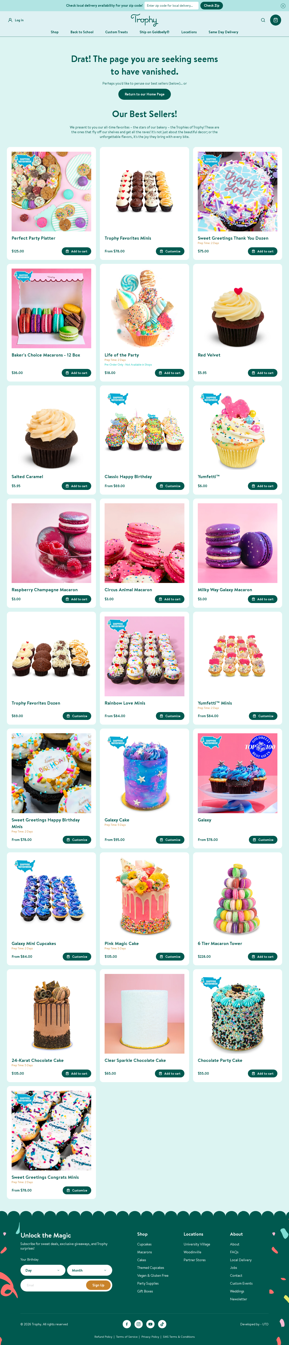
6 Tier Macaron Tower (220, 943)
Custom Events (241, 1283)
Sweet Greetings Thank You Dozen (233, 238)
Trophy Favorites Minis (128, 238)
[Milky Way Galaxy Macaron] (237, 543)
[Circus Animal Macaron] (144, 543)
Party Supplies (148, 1283)
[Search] (263, 20)
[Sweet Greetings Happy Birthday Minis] (51, 773)
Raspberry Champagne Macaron (45, 589)
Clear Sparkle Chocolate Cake (135, 1060)
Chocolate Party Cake (220, 1060)
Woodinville (192, 1252)
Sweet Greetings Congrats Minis (45, 1177)
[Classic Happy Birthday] (144, 430)
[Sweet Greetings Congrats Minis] (51, 1130)
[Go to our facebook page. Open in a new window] (126, 1324)
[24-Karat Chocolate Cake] (51, 1014)
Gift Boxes (145, 1291)
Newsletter (238, 1299)
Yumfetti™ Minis (215, 702)
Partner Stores (195, 1259)
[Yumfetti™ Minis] (237, 656)
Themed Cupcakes (150, 1267)
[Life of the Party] (144, 308)
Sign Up (98, 1285)
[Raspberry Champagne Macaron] (51, 543)
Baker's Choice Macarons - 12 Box (46, 354)
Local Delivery (241, 1259)
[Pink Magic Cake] (144, 897)
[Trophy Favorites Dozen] (51, 656)
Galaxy (204, 819)
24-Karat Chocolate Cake (38, 1060)
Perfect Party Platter (33, 238)
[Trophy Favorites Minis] (144, 191)
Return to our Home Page (145, 94)
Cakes (141, 1259)
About (234, 1244)
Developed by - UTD (254, 1324)
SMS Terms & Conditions (179, 1337)
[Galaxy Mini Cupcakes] (51, 897)
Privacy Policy (150, 1337)
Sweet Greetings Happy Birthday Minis (46, 823)
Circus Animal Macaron (128, 589)
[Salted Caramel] (51, 430)
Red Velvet (209, 354)
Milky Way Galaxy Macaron (225, 589)
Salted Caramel (27, 476)
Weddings (237, 1291)
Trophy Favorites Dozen (36, 702)
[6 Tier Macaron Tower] (237, 897)
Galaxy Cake (117, 819)
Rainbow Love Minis (125, 702)
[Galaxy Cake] (144, 773)
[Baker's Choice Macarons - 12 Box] (51, 308)
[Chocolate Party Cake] (237, 1014)
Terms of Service (127, 1337)
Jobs (233, 1267)
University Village (197, 1244)
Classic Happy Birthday (128, 476)
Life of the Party (122, 354)
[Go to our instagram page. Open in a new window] (138, 1324)
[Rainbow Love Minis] (144, 656)
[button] (282, 6)
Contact (236, 1275)
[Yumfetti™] (237, 430)
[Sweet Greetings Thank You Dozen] (237, 191)
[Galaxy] (237, 773)
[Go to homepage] (144, 20)
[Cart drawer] (275, 20)
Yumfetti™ (209, 476)
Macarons (144, 1252)
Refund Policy (103, 1337)
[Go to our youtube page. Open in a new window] (150, 1324)
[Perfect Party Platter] (51, 191)
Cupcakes (144, 1244)
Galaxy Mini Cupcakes (34, 943)
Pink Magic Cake (122, 943)
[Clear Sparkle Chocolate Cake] (144, 1014)
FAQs (234, 1252)
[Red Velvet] (237, 308)
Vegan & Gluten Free (152, 1275)
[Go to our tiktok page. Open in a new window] (162, 1324)
